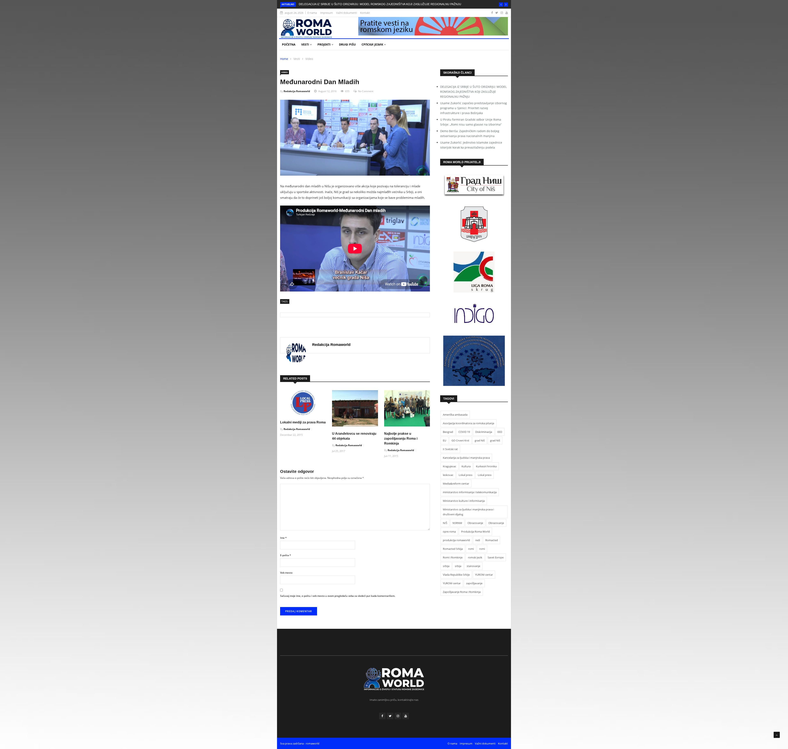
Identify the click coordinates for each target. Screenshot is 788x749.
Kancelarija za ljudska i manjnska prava (466, 458)
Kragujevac (449, 466)
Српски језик (373, 44)
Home (284, 59)
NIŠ (445, 523)
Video (309, 59)
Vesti (305, 44)
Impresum (326, 13)
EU (444, 440)
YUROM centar (484, 574)
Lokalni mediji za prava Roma (303, 422)
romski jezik (475, 557)
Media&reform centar (456, 483)
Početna (289, 44)
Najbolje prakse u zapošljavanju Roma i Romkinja (400, 438)
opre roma (449, 531)
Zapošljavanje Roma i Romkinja (462, 592)
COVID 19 (464, 432)
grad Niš (480, 440)
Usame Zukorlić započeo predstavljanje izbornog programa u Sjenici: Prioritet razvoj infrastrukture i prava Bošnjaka (473, 108)
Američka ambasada (455, 414)
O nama (312, 13)
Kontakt (365, 13)
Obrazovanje (475, 523)
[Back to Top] (777, 735)
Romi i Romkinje (453, 557)
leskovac (448, 475)
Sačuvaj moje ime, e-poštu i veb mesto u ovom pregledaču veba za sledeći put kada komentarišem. (337, 596)
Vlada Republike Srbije (456, 574)
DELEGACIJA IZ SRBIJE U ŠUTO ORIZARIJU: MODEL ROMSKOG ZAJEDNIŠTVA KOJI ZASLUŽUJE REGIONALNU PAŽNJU (380, 4)
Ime (283, 538)
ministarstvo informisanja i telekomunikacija (470, 492)
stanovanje (473, 566)
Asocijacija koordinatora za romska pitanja (468, 423)
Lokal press (465, 475)
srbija (446, 566)
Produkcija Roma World (475, 531)
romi (471, 549)
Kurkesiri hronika (486, 466)
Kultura (466, 466)
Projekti (324, 44)
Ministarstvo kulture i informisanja (464, 501)
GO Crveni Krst (460, 440)
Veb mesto (286, 572)
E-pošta (285, 555)
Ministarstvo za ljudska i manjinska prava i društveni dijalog (468, 512)
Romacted (491, 540)
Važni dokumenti (346, 13)
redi (477, 540)
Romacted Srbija (453, 549)
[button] (501, 4)
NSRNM (457, 523)
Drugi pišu (347, 44)
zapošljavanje (474, 583)
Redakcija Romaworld (297, 91)
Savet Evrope (496, 557)
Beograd (448, 432)
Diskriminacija (483, 432)
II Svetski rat (450, 449)
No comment (365, 91)
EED (499, 432)
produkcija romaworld (456, 540)
